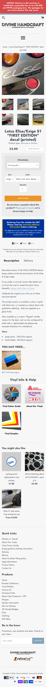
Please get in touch (24, 207)
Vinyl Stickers (7, 586)
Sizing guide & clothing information (17, 548)
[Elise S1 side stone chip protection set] (11, 498)
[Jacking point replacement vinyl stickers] (11, 461)
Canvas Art (6, 589)
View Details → (34, 149)
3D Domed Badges (10, 609)
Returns (5, 555)
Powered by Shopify (36, 673)
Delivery (28, 261)
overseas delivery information (24, 225)
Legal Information (9, 561)
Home (4, 580)
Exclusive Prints (8, 593)
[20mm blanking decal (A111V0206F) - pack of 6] (34, 461)
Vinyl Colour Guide (12, 406)
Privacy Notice (8, 564)
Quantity (23, 185)
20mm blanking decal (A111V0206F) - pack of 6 (34, 477)
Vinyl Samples (11, 433)
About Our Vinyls (34, 406)
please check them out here (22, 288)
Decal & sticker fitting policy (14, 558)
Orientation (23, 159)
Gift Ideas (6, 618)
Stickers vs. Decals (10, 538)
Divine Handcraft (22, 673)
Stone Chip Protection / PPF (14, 596)
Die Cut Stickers (9, 606)
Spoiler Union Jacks (10, 602)
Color (28, 174)
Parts (4, 612)
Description (11, 261)
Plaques (5, 599)
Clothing (5, 615)
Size (10, 174)
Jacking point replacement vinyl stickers (11, 477)
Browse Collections (10, 583)
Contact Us (6, 568)
